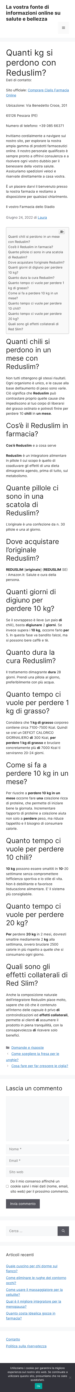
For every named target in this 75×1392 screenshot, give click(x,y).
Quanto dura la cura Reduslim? (31, 278)
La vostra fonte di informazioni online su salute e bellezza (33, 13)
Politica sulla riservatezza (26, 1346)
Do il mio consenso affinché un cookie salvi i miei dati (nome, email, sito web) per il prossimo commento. (39, 1186)
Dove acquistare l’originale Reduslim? (36, 262)
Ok (38, 1386)
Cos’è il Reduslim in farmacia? (30, 247)
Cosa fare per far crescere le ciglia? (39, 1066)
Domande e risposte (27, 1048)
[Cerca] (63, 1231)
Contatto (13, 1339)
